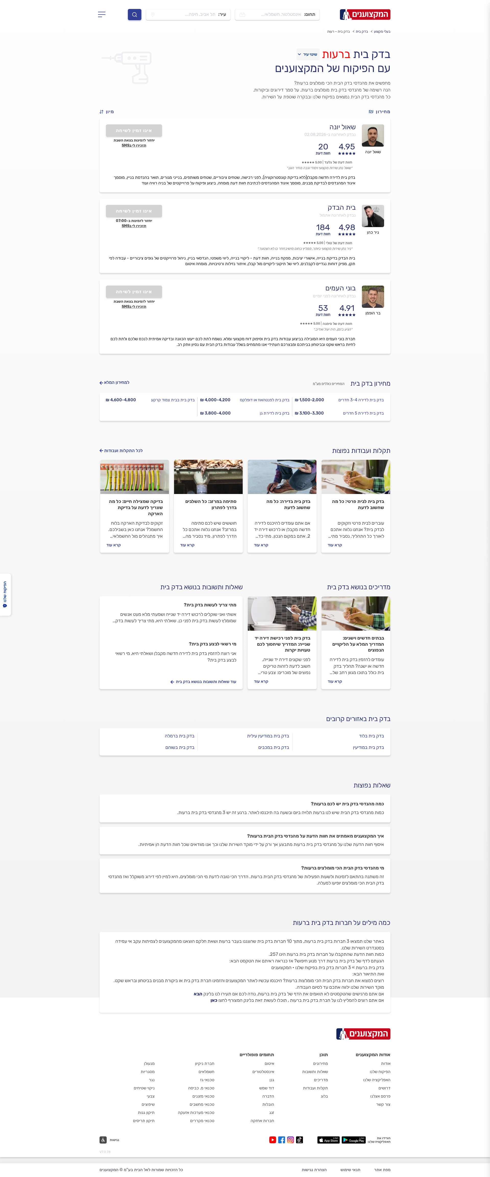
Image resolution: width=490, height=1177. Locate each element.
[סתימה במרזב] (208, 479)
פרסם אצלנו (380, 1096)
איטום (269, 1063)
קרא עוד (335, 545)
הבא (198, 994)
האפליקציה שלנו (376, 1079)
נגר (152, 1079)
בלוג (324, 1096)
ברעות (336, 54)
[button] (109, 112)
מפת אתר (382, 1169)
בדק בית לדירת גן (274, 413)
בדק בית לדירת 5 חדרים (363, 413)
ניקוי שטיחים (144, 1088)
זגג (271, 1112)
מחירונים (320, 1063)
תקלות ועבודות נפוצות (361, 451)
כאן (214, 1000)
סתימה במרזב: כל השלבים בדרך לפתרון (211, 504)
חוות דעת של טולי (339, 243)
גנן (272, 1079)
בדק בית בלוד (371, 736)
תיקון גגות (146, 1112)
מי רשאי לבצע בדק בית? (212, 644)
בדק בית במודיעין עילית (268, 736)
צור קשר (383, 1104)
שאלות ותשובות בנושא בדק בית (201, 587)
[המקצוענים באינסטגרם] (291, 1139)
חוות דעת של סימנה (337, 324)
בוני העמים (340, 288)
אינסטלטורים (263, 1071)
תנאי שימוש (350, 1169)
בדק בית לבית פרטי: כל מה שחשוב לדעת (358, 504)
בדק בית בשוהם (179, 747)
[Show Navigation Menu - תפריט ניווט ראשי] (103, 14)
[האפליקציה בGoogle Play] (354, 1140)
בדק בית (362, 31)
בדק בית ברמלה (179, 736)
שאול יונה (342, 127)
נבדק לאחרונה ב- (330, 134)
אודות (385, 1063)
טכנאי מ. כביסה (201, 1088)
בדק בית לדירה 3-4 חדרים (361, 399)
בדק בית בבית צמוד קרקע (173, 399)
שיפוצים (148, 1104)
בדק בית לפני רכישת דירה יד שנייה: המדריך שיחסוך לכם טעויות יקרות (282, 644)
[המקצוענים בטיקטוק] (299, 1139)
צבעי (151, 1096)
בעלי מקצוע (382, 31)
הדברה (268, 1096)
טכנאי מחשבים (202, 1104)
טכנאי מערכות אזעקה (196, 1112)
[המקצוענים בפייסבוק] (282, 1139)
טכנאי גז (207, 1079)
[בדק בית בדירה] (282, 479)
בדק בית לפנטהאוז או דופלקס (264, 399)
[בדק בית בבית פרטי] (356, 479)
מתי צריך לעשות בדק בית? (210, 605)
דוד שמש (266, 1088)
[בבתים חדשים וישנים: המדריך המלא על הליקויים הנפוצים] (356, 615)
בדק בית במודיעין (368, 747)
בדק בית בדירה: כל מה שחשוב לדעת (288, 504)
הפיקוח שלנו (380, 1071)
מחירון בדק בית (370, 383)
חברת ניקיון (204, 1063)
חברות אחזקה (262, 1120)
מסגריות (148, 1071)
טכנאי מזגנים (203, 1096)
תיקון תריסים (144, 1120)
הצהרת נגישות (314, 1169)
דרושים (384, 1088)
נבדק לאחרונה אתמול (338, 215)
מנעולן (149, 1063)
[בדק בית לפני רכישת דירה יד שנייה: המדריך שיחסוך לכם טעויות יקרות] (282, 615)
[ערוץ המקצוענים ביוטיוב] (273, 1139)
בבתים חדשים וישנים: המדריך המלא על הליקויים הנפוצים (358, 644)
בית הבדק (342, 207)
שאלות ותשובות (315, 1071)
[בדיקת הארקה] (134, 479)
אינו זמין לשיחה (134, 130)
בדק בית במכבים (273, 747)
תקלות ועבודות (315, 1088)
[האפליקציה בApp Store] (328, 1140)
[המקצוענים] (365, 14)
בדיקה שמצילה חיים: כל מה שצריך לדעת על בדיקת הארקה (136, 507)
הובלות (268, 1104)
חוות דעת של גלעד (338, 162)
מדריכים (321, 1079)
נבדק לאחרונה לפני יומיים (334, 295)
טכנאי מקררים (202, 1120)
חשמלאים (206, 1071)
